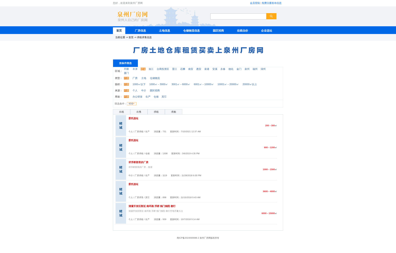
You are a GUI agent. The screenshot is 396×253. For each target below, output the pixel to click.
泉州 (247, 69)
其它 (164, 96)
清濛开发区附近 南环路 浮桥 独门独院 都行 (152, 206)
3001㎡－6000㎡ (181, 84)
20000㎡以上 (250, 84)
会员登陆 (255, 3)
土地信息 (164, 30)
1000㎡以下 (139, 84)
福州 (255, 69)
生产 (148, 96)
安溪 (214, 69)
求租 (156, 112)
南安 (190, 69)
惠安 (198, 69)
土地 (143, 78)
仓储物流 (155, 78)
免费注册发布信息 (272, 3)
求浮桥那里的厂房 (138, 162)
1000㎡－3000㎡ (158, 84)
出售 (138, 112)
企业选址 (266, 30)
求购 (173, 112)
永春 (222, 69)
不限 (126, 69)
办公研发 (137, 96)
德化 (230, 69)
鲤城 (143, 69)
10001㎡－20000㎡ (228, 84)
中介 (143, 90)
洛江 (151, 69)
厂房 (135, 78)
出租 (121, 112)
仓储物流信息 (191, 30)
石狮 (182, 69)
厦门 (126, 73)
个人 (135, 90)
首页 (119, 30)
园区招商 (218, 30)
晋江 (174, 69)
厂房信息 (140, 30)
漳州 (263, 69)
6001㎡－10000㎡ (204, 84)
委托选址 (133, 118)
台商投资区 (163, 69)
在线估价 (242, 30)
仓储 (156, 96)
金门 (239, 69)
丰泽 (135, 69)
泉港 (206, 69)
